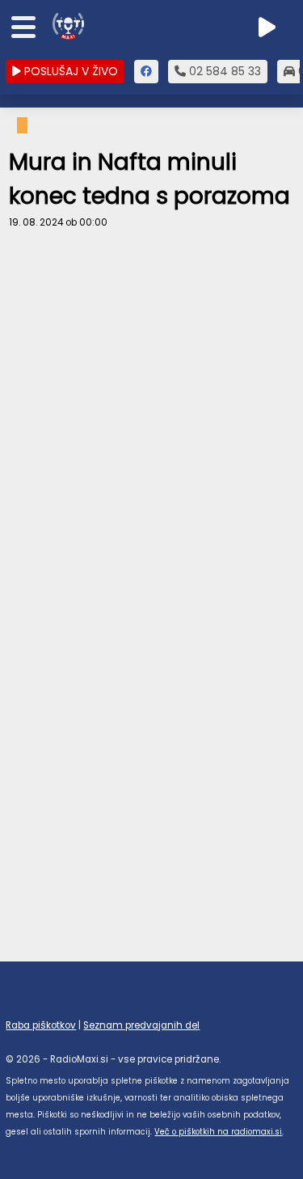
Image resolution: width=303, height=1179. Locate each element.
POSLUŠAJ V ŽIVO (69, 71)
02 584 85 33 (223, 71)
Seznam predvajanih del (141, 1025)
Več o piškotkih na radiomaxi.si (218, 1131)
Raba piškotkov (41, 1025)
